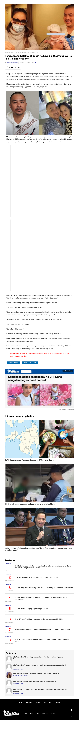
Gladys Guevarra (13, 362)
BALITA (36, 62)
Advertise (45, 713)
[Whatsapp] (18, 68)
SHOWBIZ (38, 702)
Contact (53, 713)
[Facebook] (12, 68)
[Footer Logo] (11, 713)
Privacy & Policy (34, 713)
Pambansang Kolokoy (30, 362)
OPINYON (57, 702)
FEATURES (47, 702)
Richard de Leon (12, 62)
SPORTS (29, 702)
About (25, 713)
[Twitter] (15, 68)
